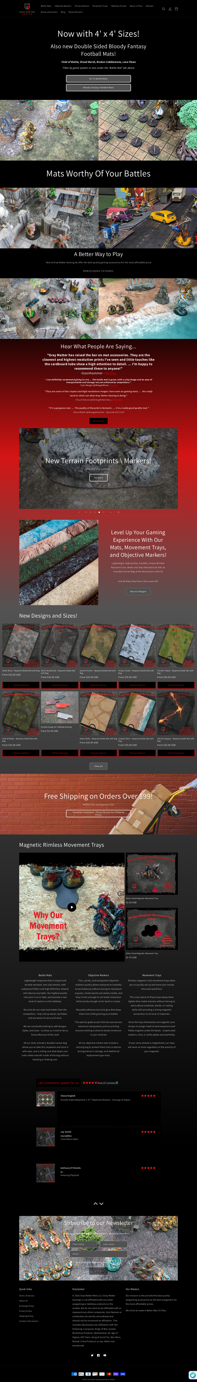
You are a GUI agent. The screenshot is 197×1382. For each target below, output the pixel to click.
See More (98, 477)
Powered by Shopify (108, 1379)
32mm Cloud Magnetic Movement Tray (142, 953)
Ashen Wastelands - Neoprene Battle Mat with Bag (58, 672)
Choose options (21, 685)
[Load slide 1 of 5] (86, 512)
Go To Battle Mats (98, 78)
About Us (23, 1300)
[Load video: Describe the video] (72, 907)
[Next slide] (110, 512)
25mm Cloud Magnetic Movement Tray (142, 898)
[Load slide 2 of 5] (90, 512)
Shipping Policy (26, 1316)
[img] (90, 1082)
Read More (98, 420)
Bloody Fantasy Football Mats (98, 87)
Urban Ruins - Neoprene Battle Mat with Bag (21, 671)
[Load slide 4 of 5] (99, 512)
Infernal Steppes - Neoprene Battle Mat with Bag (175, 740)
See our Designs (138, 591)
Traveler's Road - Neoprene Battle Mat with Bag (175, 672)
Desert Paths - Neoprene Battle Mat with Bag (98, 739)
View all (98, 766)
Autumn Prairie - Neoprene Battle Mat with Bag (98, 672)
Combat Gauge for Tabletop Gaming (56, 727)
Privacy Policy (25, 1311)
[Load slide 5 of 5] (103, 512)
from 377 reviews (106, 1082)
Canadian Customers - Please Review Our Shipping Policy (98, 813)
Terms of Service (26, 1295)
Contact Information (28, 1321)
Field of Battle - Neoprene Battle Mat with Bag (19, 740)
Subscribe (98, 1271)
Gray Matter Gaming (94, 1379)
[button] (164, 9)
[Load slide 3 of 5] (95, 512)
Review (110, 373)
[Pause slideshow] (118, 512)
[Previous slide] (79, 512)
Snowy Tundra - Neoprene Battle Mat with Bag (136, 672)
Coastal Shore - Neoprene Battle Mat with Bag (135, 740)
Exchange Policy (26, 1306)
